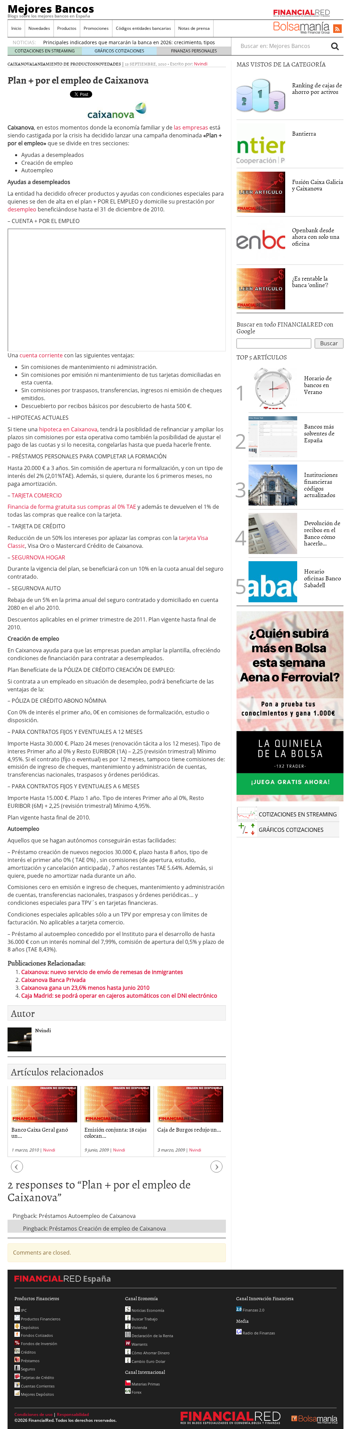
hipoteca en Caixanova (68, 429)
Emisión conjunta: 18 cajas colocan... (115, 1132)
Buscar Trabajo (144, 1318)
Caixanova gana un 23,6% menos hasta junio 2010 (85, 987)
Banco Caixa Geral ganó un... (39, 1132)
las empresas (191, 127)
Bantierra (304, 133)
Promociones (96, 28)
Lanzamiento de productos (63, 63)
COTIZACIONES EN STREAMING (45, 51)
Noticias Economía (147, 1310)
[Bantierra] (261, 143)
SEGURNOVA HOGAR (38, 557)
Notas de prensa (194, 28)
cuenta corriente (41, 355)
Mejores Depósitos (37, 1394)
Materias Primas (145, 1384)
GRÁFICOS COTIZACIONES (119, 51)
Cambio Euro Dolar (148, 1361)
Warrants (139, 1344)
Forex (136, 1392)
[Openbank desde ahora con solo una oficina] (261, 240)
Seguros (27, 1368)
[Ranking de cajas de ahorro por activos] (261, 95)
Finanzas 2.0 (253, 1310)
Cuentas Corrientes (37, 1386)
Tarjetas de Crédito (37, 1377)
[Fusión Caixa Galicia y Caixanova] (261, 191)
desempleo (22, 209)
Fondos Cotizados (36, 1335)
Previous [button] (17, 1169)
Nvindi (200, 64)
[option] (44, 1121)
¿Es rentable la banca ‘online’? (310, 282)
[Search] (335, 46)
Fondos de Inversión (38, 1343)
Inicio (16, 28)
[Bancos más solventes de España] (273, 436)
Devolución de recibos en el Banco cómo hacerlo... (322, 533)
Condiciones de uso (33, 1414)
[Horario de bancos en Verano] (273, 388)
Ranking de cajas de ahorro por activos (317, 89)
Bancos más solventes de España (319, 433)
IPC (23, 1310)
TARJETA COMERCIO (37, 495)
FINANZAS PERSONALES (194, 51)
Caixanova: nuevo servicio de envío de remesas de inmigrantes (102, 972)
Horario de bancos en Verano (318, 384)
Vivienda (139, 1327)
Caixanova (20, 63)
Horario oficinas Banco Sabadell (322, 578)
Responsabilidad (73, 1414)
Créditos (28, 1352)
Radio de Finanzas (258, 1332)
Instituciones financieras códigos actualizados (321, 485)
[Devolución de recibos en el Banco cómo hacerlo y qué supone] (273, 533)
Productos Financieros (40, 1318)
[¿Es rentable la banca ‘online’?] (261, 288)
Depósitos (29, 1327)
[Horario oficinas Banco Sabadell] (273, 581)
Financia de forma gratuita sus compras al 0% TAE (72, 506)
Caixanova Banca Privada (53, 980)
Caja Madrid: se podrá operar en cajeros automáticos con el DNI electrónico (119, 995)
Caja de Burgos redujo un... (189, 1129)
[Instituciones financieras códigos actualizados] (273, 485)
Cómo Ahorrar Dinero (150, 1352)
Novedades (39, 28)
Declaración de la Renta (152, 1335)
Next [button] (216, 1169)
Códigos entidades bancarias (143, 28)
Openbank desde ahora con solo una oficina (315, 236)
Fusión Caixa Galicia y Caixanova (317, 185)
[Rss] (337, 29)
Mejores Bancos (51, 8)
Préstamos (29, 1360)
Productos (66, 28)
